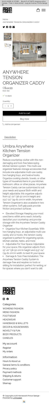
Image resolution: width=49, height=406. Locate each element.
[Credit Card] (24, 402)
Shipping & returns (12, 376)
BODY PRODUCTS (12, 334)
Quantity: (6, 101)
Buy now (24, 119)
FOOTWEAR (9, 316)
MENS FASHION (11, 312)
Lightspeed (17, 398)
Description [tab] (10, 137)
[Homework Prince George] (7, 10)
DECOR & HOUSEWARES (16, 327)
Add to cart (24, 113)
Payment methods (12, 372)
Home (5, 19)
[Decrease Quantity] (5, 106)
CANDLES (8, 338)
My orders (8, 351)
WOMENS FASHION (13, 308)
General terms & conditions (16, 365)
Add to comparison (12, 124)
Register (7, 348)
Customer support (12, 379)
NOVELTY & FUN (11, 330)
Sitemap (7, 383)
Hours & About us (11, 361)
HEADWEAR (9, 319)
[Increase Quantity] (11, 106)
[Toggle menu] (43, 10)
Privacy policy (10, 368)
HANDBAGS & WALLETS (15, 323)
